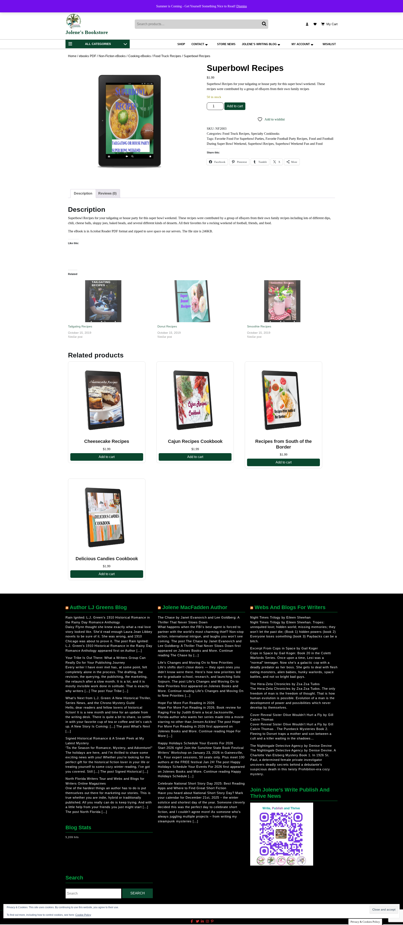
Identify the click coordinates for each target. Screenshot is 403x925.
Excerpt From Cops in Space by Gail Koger (284, 648)
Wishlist (329, 44)
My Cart (332, 24)
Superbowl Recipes (261, 143)
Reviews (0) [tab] (107, 193)
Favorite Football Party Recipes (286, 138)
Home (72, 56)
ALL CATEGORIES (98, 44)
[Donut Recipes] (200, 301)
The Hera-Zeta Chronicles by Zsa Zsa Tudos (285, 684)
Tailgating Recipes (80, 326)
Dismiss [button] (241, 6)
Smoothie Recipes (259, 326)
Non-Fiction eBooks (112, 56)
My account (301, 44)
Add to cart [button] (107, 457)
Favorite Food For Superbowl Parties (239, 138)
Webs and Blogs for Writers (290, 607)
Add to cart (235, 106)
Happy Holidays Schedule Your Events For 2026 (195, 743)
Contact (197, 44)
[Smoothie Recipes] (289, 301)
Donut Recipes (167, 326)
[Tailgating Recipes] (110, 301)
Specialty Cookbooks (265, 133)
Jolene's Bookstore (86, 32)
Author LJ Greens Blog (98, 607)
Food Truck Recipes (167, 56)
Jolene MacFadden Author (194, 607)
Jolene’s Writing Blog (259, 44)
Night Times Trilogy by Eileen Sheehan (280, 617)
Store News (226, 44)
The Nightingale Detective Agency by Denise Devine (291, 745)
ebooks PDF (87, 56)
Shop (181, 44)
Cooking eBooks (139, 56)
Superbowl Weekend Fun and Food (299, 143)
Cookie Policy (83, 914)
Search (264, 24)
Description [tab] (83, 193)
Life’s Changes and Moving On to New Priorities (195, 662)
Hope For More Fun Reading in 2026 (186, 703)
